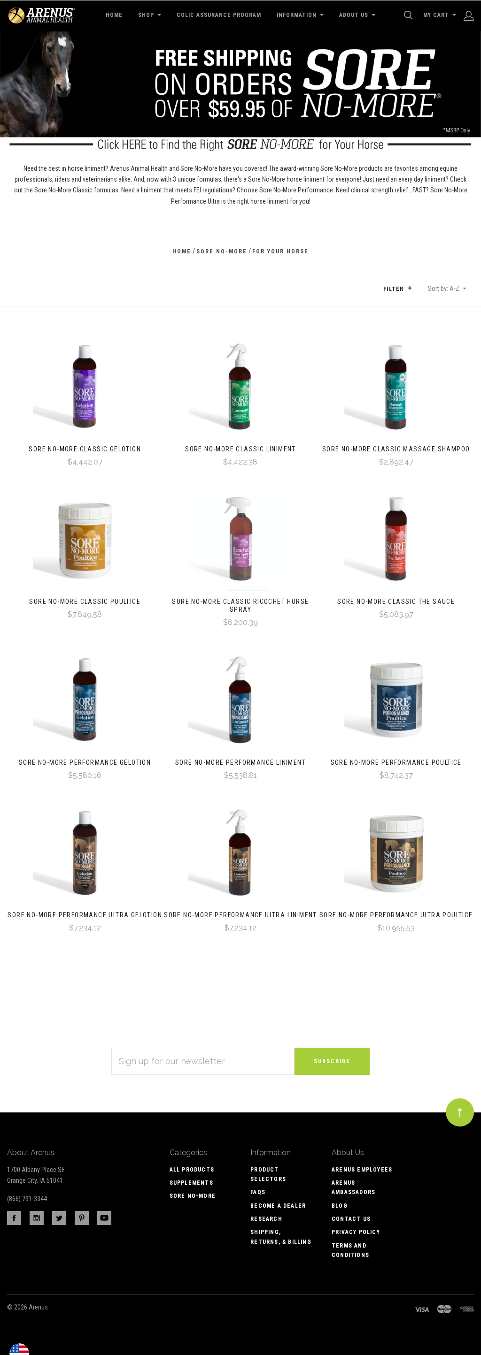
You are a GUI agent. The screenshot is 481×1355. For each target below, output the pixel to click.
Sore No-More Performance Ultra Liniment (240, 915)
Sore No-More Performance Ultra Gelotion (85, 915)
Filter (394, 289)
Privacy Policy (356, 1232)
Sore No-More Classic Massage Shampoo (396, 449)
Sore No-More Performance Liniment (240, 762)
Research (266, 1219)
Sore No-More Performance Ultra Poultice (396, 915)
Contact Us (351, 1219)
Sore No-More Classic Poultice (84, 601)
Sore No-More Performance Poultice (396, 762)
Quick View (85, 390)
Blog (340, 1206)
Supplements (191, 1183)
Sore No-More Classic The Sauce (396, 601)
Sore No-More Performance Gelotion (85, 762)
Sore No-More (193, 1196)
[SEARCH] (410, 15)
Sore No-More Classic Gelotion (85, 449)
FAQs (257, 1192)
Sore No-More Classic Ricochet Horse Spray (240, 605)
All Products (192, 1169)
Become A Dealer (278, 1206)
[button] (410, 288)
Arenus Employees (362, 1169)
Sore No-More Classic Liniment (240, 449)
